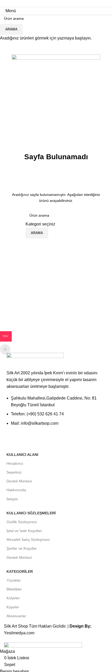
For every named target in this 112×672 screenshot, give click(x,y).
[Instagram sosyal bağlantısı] (62, 4)
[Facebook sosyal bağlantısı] (49, 4)
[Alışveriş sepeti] (107, 11)
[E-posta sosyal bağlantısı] (56, 4)
